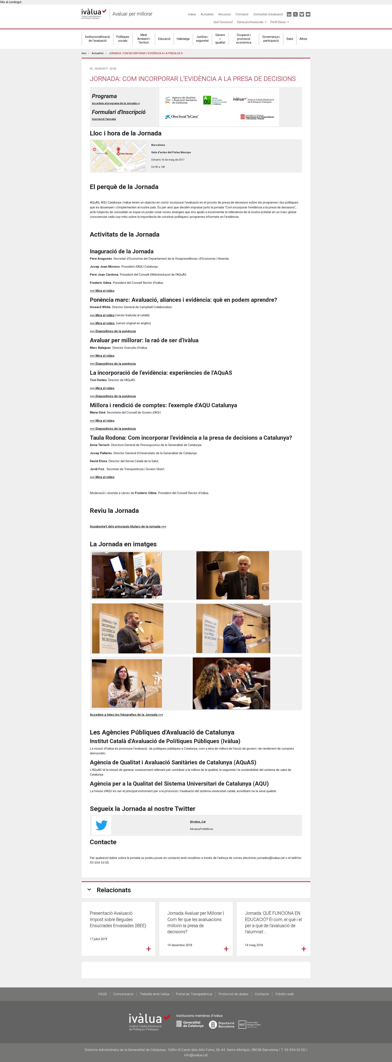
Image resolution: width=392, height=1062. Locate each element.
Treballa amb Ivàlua (154, 994)
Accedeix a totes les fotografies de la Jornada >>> (126, 715)
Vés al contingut (10, 2)
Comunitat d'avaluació (268, 14)
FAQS (102, 994)
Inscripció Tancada (104, 119)
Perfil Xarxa (278, 22)
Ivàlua (192, 14)
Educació (164, 39)
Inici (84, 53)
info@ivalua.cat (196, 1055)
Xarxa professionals (250, 22)
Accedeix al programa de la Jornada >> (116, 103)
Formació (242, 14)
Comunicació (123, 994)
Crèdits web (284, 994)
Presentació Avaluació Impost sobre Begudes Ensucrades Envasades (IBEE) (118, 919)
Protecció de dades (233, 994)
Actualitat (207, 14)
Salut (289, 39)
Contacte (262, 994)
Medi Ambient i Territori (143, 38)
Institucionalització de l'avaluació (97, 38)
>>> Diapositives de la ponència (113, 331)
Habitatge (183, 39)
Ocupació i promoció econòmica (243, 38)
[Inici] (94, 14)
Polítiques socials (122, 38)
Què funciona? (223, 22)
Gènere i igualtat (220, 38)
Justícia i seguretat (202, 38)
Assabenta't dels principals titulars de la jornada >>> (128, 526)
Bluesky (302, 14)
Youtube (308, 14)
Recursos (224, 14)
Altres (303, 39)
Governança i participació (271, 38)
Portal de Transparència (194, 994)
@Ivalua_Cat (198, 821)
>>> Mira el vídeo (102, 291)
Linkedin (289, 14)
